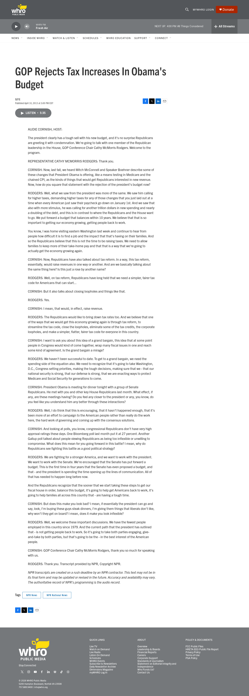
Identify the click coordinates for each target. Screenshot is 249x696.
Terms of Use (193, 655)
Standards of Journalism (150, 661)
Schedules (95, 658)
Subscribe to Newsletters (103, 663)
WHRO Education (118, 38)
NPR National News (57, 595)
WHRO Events (97, 661)
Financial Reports (146, 652)
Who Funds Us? (145, 669)
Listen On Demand (100, 655)
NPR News (31, 595)
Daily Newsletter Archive (103, 666)
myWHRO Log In (98, 672)
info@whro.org (41, 687)
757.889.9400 (26, 687)
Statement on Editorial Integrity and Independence (156, 665)
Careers (141, 655)
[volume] (27, 26)
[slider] (32, 26)
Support (140, 38)
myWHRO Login (203, 9)
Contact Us (143, 672)
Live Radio (95, 652)
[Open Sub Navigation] (21, 37)
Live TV (93, 646)
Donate (228, 9)
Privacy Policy (193, 652)
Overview (142, 646)
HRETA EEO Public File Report (202, 649)
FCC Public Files (194, 646)
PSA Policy (191, 658)
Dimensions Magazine (101, 669)
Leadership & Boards (148, 649)
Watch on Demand (100, 649)
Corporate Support (147, 658)
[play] (16, 26)
